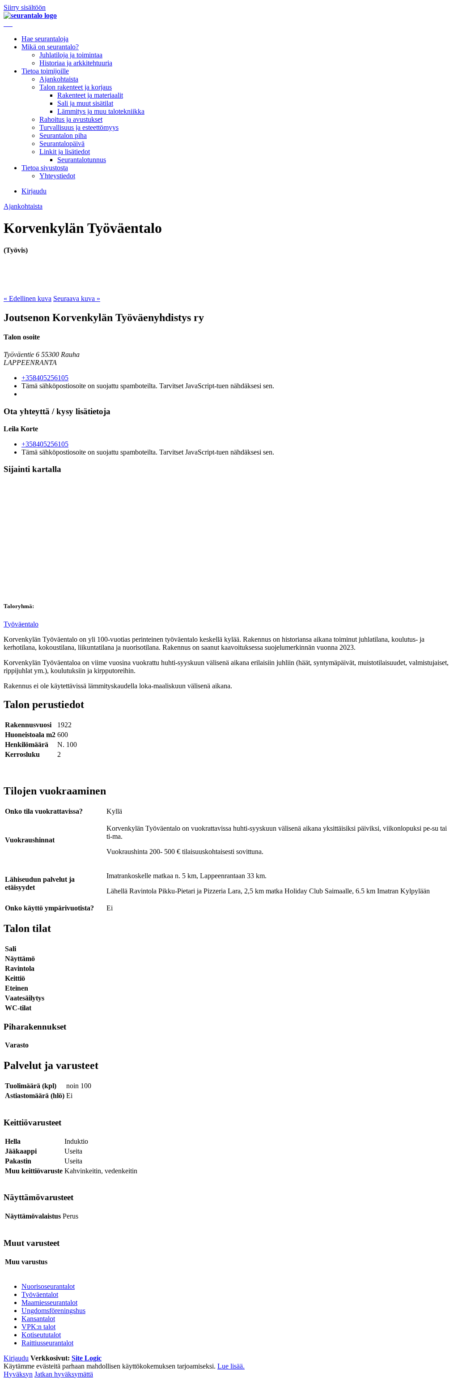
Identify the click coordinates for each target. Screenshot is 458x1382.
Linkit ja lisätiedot (64, 151)
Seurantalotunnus (81, 159)
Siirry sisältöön (25, 7)
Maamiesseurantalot (49, 1302)
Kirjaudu (34, 191)
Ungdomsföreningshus (53, 1310)
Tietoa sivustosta (44, 168)
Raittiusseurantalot (47, 1343)
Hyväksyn (18, 1374)
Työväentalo (21, 624)
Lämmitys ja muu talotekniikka (100, 111)
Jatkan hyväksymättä (63, 1374)
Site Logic (87, 1358)
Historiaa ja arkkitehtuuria (75, 63)
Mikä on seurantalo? (50, 47)
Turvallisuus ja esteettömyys (79, 127)
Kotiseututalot (41, 1335)
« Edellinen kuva (27, 298)
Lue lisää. (231, 1366)
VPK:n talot (38, 1326)
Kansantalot (38, 1318)
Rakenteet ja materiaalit (90, 95)
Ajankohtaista (58, 79)
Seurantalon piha (63, 135)
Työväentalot (39, 1294)
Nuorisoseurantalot (48, 1286)
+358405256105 (44, 378)
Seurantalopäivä (62, 143)
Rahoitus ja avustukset (70, 119)
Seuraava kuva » (76, 298)
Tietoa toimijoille (45, 71)
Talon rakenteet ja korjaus (75, 87)
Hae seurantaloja (44, 39)
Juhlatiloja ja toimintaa (70, 55)
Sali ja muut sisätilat (85, 103)
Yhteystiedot (57, 176)
